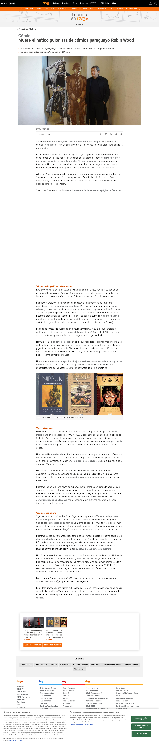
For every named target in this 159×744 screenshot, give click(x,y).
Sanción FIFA (26, 665)
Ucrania (54, 665)
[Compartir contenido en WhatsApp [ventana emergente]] (116, 134)
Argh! (45, 180)
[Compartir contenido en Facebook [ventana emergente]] (100, 134)
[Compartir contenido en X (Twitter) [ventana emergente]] (105, 134)
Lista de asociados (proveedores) (81, 724)
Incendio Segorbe (80, 665)
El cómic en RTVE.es (60, 52)
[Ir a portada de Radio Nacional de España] (73, 682)
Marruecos (95, 665)
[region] (79, 726)
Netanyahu (65, 665)
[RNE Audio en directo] (14, 3)
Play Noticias (79, 669)
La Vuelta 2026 (41, 665)
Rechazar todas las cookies (141, 726)
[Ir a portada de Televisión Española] (50, 682)
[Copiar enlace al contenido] (121, 134)
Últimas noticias (131, 665)
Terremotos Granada (112, 665)
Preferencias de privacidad (141, 734)
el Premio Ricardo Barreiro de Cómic (98, 177)
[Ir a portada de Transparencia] (114, 682)
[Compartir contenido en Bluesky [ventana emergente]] (111, 134)
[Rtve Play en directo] (10, 3)
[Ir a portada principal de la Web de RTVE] (27, 681)
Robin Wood (42, 289)
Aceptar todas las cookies (141, 719)
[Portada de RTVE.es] (46, 3)
